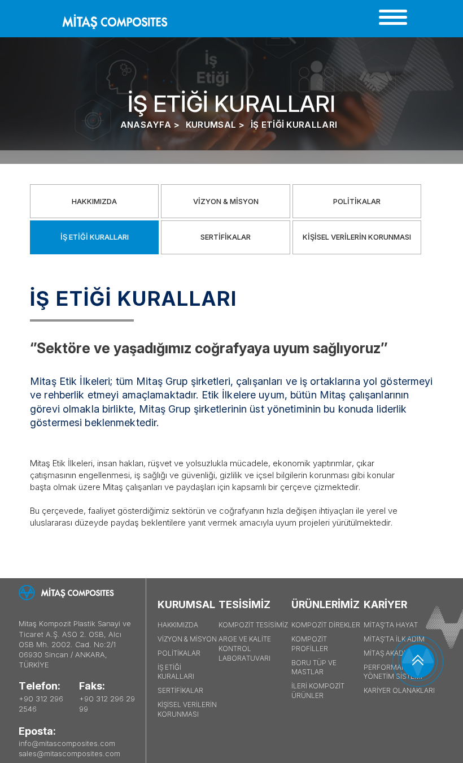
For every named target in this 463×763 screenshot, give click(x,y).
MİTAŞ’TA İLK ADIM (394, 639)
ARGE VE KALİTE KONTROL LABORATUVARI (245, 648)
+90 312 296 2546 (41, 703)
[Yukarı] (418, 661)
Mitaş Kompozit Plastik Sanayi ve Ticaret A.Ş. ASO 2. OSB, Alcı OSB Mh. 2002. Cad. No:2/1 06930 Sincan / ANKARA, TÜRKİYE (75, 644)
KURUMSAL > (215, 124)
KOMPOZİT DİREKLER (325, 625)
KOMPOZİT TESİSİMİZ (253, 625)
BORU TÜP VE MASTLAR (314, 667)
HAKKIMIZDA (94, 201)
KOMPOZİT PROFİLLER (309, 644)
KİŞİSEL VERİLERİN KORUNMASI (357, 236)
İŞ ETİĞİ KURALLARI (294, 124)
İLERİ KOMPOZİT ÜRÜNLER (317, 691)
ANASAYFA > (150, 124)
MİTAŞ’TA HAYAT (391, 625)
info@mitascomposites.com (67, 743)
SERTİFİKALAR (225, 236)
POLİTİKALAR (357, 201)
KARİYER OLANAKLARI (399, 690)
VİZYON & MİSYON (226, 201)
